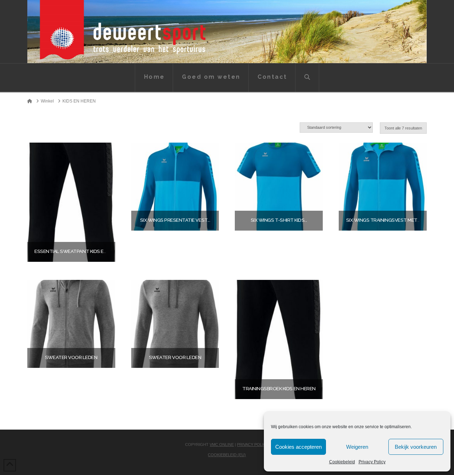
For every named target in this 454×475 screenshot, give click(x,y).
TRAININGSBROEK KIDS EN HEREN (279, 388)
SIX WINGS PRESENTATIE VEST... (175, 220)
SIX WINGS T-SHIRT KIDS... (279, 220)
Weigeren (357, 447)
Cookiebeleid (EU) (227, 455)
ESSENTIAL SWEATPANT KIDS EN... (72, 251)
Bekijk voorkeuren (416, 447)
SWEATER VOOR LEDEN (71, 357)
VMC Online (222, 444)
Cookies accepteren (298, 447)
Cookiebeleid (342, 461)
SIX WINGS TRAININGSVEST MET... (383, 220)
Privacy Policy (372, 461)
